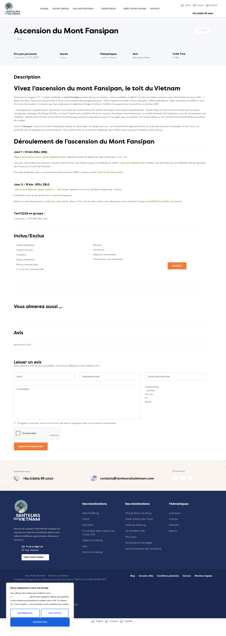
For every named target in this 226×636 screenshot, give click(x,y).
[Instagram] (183, 478)
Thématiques (108, 8)
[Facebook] (175, 478)
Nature (113, 57)
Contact (155, 8)
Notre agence (61, 8)
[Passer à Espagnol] (212, 5)
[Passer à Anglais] (187, 5)
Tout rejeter (54, 613)
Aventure (104, 57)
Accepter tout (40, 622)
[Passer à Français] (199, 5)
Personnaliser (25, 613)
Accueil (44, 8)
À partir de (19, 58)
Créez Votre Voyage (134, 8)
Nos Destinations (83, 8)
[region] (40, 606)
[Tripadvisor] (190, 478)
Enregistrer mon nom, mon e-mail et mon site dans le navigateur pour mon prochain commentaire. (67, 423)
